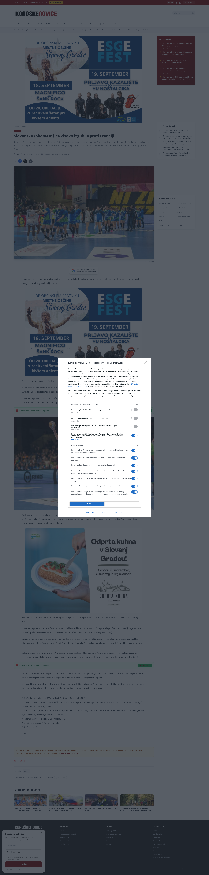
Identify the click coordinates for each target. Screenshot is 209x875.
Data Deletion (91, 512)
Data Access (104, 512)
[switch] (134, 409)
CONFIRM (87, 503)
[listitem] (104, 404)
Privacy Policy (118, 512)
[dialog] (104, 437)
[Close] (146, 363)
